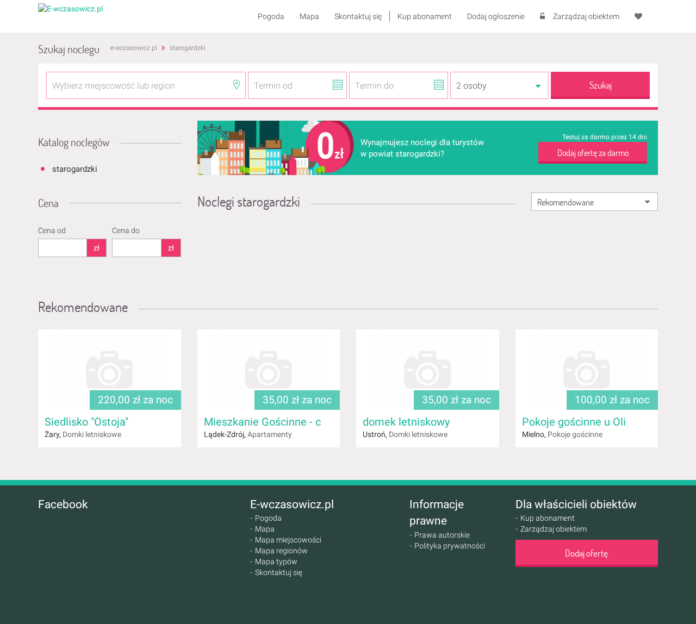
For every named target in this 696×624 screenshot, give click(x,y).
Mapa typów (276, 561)
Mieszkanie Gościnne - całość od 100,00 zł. (306, 421)
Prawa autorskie (442, 535)
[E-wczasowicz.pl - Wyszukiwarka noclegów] (70, 8)
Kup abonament (424, 16)
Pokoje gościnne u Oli (574, 421)
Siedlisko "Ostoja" (86, 421)
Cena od (52, 230)
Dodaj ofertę (586, 553)
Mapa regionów (281, 550)
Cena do (126, 230)
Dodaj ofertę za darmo (593, 152)
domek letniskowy (406, 421)
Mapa (309, 16)
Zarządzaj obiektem (586, 16)
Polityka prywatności (449, 545)
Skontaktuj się (358, 16)
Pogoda (271, 16)
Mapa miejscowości (288, 539)
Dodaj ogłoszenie (496, 16)
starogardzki (74, 169)
